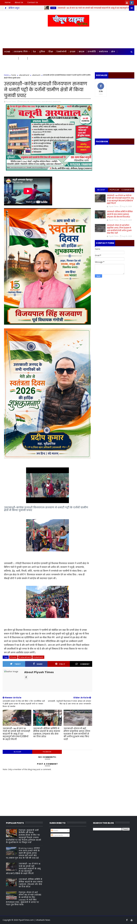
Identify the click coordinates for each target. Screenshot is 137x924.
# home (13, 657)
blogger (17, 752)
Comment (85, 664)
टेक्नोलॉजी (61, 51)
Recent (101, 189)
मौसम (23, 58)
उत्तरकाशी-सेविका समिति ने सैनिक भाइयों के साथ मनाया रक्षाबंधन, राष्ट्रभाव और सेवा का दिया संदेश (46, 732)
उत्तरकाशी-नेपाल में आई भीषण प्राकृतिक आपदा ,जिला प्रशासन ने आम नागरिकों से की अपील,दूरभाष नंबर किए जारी (77, 734)
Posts (55, 830)
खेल (113, 51)
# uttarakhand (25, 657)
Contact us (32, 2)
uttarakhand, (46, 101)
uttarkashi (36, 75)
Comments (127, 189)
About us (19, 2)
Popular (114, 189)
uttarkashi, (56, 101)
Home (7, 2)
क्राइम (81, 51)
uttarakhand (24, 75)
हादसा (72, 51)
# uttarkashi (38, 657)
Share (40, 664)
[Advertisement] (68, 38)
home (25, 8)
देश (34, 51)
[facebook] (132, 3)
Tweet (18, 664)
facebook (47, 752)
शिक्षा (50, 51)
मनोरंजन (103, 51)
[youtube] (127, 3)
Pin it (62, 664)
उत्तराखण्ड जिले (21, 51)
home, (38, 101)
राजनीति (92, 51)
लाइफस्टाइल (10, 58)
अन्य (31, 58)
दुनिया (42, 51)
